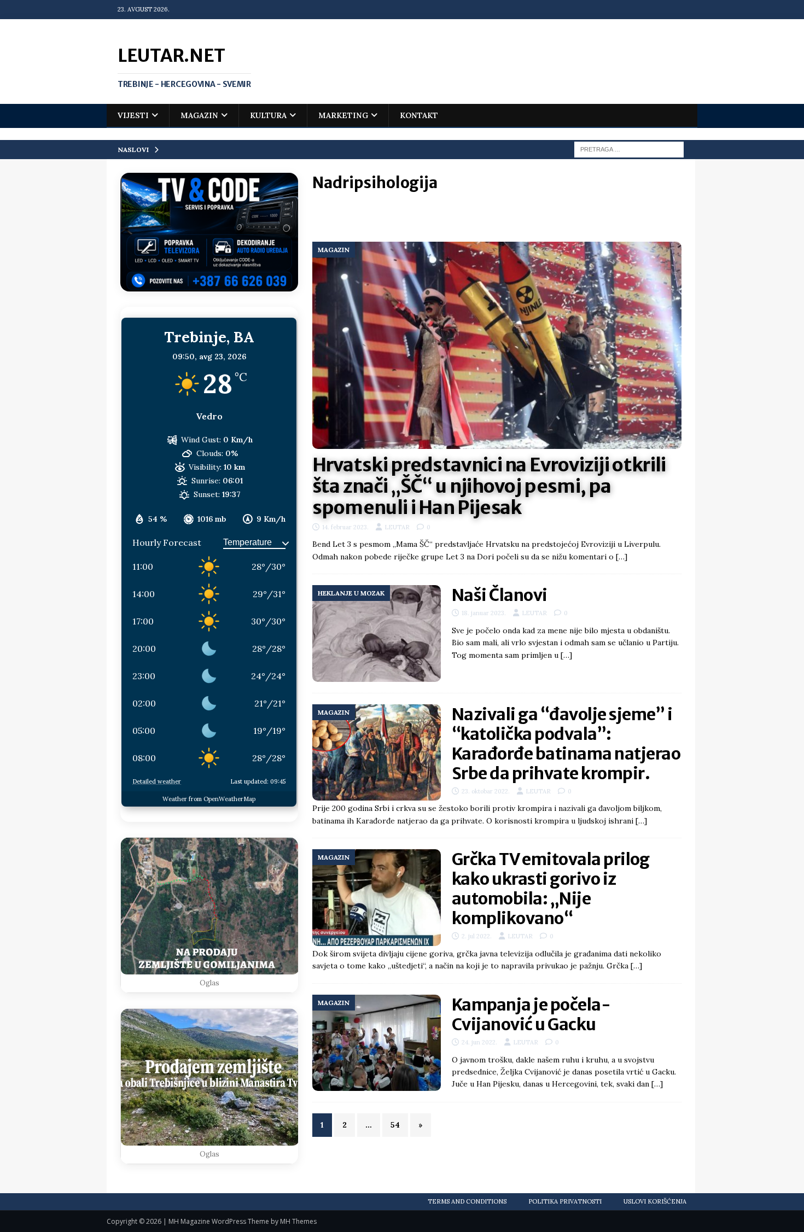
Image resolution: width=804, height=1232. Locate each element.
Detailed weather (156, 781)
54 (395, 1125)
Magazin (199, 115)
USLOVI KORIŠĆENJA (655, 1201)
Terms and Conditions (467, 1201)
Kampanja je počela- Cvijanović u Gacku (531, 1014)
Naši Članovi (499, 595)
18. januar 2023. (484, 613)
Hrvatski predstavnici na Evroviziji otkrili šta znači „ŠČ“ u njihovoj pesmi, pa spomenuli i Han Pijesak (489, 486)
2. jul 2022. (477, 936)
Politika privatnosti (565, 1201)
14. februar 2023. (345, 527)
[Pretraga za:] (629, 149)
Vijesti (133, 115)
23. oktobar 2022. (486, 791)
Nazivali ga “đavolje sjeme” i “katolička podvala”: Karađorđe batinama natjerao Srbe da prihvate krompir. (566, 744)
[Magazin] (376, 752)
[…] (621, 557)
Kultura (268, 115)
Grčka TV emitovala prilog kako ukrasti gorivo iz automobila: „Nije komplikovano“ (551, 889)
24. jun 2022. (479, 1042)
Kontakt (419, 115)
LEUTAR (397, 527)
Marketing (343, 115)
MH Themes (298, 1221)
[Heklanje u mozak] (376, 633)
